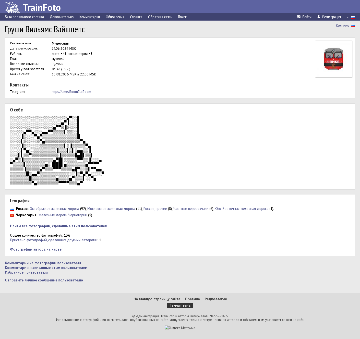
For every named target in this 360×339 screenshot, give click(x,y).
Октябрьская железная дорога (54, 208)
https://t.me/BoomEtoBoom (71, 91)
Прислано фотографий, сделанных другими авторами (53, 240)
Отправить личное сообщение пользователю (44, 280)
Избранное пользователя (26, 272)
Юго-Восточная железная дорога (241, 208)
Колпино (342, 25)
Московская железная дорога (111, 208)
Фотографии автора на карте (35, 249)
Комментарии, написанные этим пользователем (46, 267)
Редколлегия (216, 299)
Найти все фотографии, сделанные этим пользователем (58, 226)
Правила (192, 299)
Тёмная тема (180, 305)
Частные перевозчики (190, 208)
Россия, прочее (155, 208)
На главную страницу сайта (156, 299)
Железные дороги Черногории (62, 215)
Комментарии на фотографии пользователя (43, 263)
